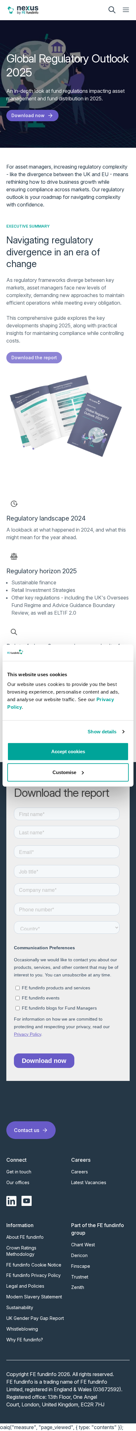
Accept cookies (68, 751)
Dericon (79, 1255)
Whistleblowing (22, 1329)
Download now (28, 115)
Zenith (77, 1287)
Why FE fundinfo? (24, 1339)
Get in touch (18, 1171)
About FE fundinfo (25, 1237)
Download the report (34, 357)
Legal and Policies (25, 1286)
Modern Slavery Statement (34, 1296)
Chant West (83, 1244)
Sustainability (19, 1307)
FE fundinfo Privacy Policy (33, 1275)
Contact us (26, 1130)
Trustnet (79, 1276)
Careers (79, 1171)
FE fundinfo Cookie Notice (33, 1264)
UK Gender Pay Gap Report (35, 1318)
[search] (112, 10)
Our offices (17, 1182)
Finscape (80, 1266)
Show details (102, 731)
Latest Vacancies (88, 1182)
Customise (64, 772)
